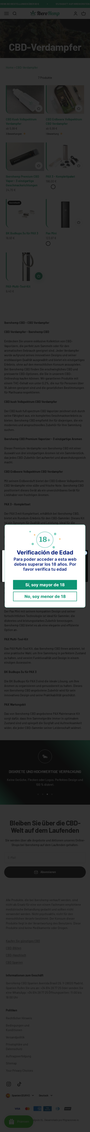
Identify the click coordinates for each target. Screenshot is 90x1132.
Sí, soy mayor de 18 (45, 584)
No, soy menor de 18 (45, 596)
